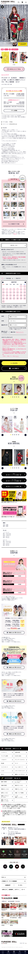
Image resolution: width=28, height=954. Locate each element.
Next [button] (25, 282)
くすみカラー (4, 759)
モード (6, 49)
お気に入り (4, 889)
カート (23, 889)
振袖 (2, 49)
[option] (14, 292)
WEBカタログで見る (15, 69)
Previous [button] (3, 282)
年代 (2, 316)
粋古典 (2, 763)
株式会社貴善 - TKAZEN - (14, 901)
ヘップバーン (4, 752)
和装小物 (14, 233)
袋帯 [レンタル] (4, 792)
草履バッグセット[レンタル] (5, 796)
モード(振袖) (21, 805)
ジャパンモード (4, 767)
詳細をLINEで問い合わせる (15, 632)
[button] (26, 26)
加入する (13, 332)
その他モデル (15, 49)
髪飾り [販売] (4, 781)
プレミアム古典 (4, 756)
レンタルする (14, 363)
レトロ (2, 770)
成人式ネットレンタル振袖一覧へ (14, 486)
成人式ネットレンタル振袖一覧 (12, 805)
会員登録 (11, 889)
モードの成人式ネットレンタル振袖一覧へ (14, 480)
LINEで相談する (15, 368)
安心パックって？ (20, 332)
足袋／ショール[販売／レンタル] (4, 800)
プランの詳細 (14, 110)
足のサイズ (4, 325)
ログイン (17, 889)
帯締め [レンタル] (5, 789)
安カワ (2, 774)
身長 (2, 320)
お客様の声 (7, 885)
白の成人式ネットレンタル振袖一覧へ (14, 474)
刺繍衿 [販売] (4, 785)
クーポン (20, 885)
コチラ (17, 356)
